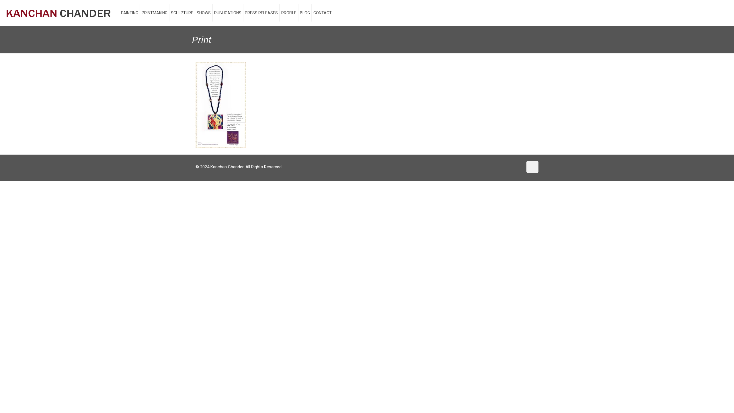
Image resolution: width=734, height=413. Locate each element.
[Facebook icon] (500, 167)
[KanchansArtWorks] (58, 13)
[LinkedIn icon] (512, 167)
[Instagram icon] (518, 167)
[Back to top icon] (532, 167)
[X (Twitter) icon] (506, 167)
